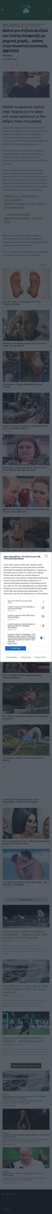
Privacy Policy (40, 657)
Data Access (26, 657)
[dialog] (26, 607)
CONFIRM (15, 648)
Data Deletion (11, 657)
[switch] (42, 607)
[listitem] (26, 601)
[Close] (47, 556)
